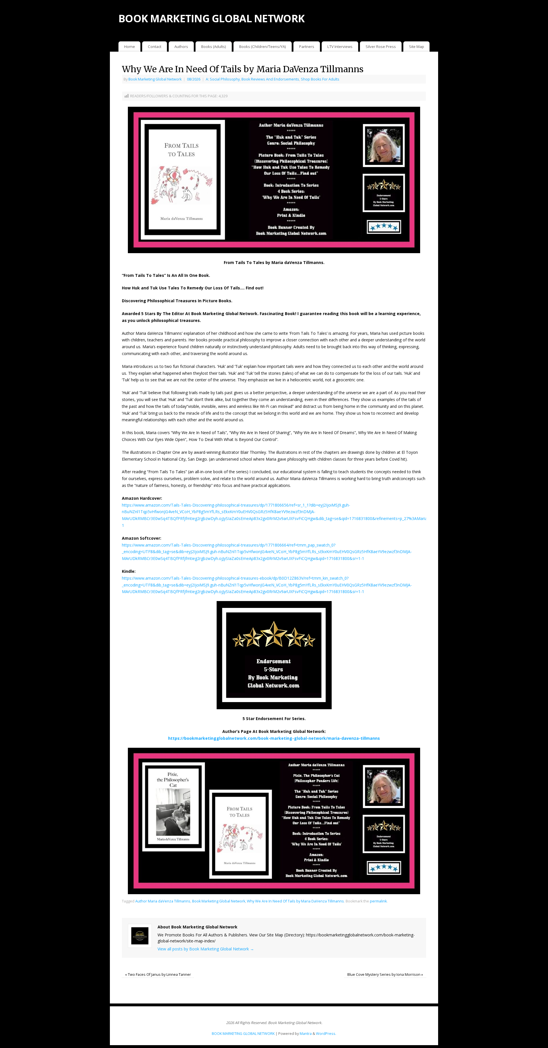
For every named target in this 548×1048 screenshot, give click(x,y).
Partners (306, 46)
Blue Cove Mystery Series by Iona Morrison (385, 974)
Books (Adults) (213, 46)
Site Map (416, 46)
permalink (378, 901)
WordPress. (326, 1033)
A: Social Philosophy (223, 79)
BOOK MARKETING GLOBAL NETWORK (211, 18)
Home (129, 46)
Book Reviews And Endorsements (270, 79)
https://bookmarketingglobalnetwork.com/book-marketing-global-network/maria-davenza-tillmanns (274, 738)
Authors (181, 46)
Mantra (306, 1033)
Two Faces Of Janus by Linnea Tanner (158, 974)
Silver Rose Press (381, 46)
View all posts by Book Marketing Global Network (206, 949)
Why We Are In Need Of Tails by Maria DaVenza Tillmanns (295, 901)
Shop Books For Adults (320, 79)
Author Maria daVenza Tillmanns (162, 901)
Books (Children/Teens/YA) (262, 46)
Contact (154, 46)
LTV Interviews (339, 46)
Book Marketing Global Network (155, 79)
